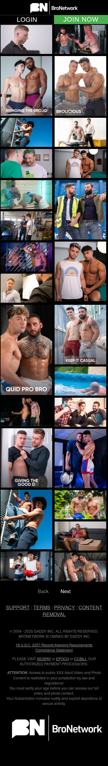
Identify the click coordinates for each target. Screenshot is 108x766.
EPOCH (62, 658)
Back (43, 591)
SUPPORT (18, 607)
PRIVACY (64, 607)
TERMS (41, 607)
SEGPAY (44, 658)
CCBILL (80, 658)
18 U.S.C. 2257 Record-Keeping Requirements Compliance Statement (54, 647)
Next (65, 591)
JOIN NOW (81, 19)
